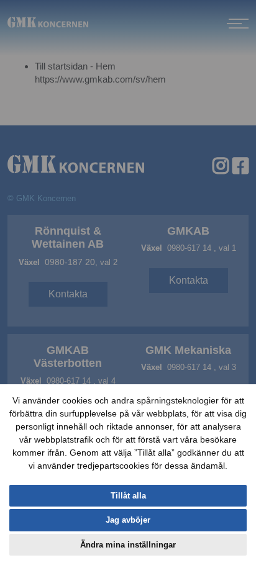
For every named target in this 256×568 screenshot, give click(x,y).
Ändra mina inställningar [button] (128, 544)
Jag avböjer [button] (128, 520)
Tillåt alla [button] (128, 495)
